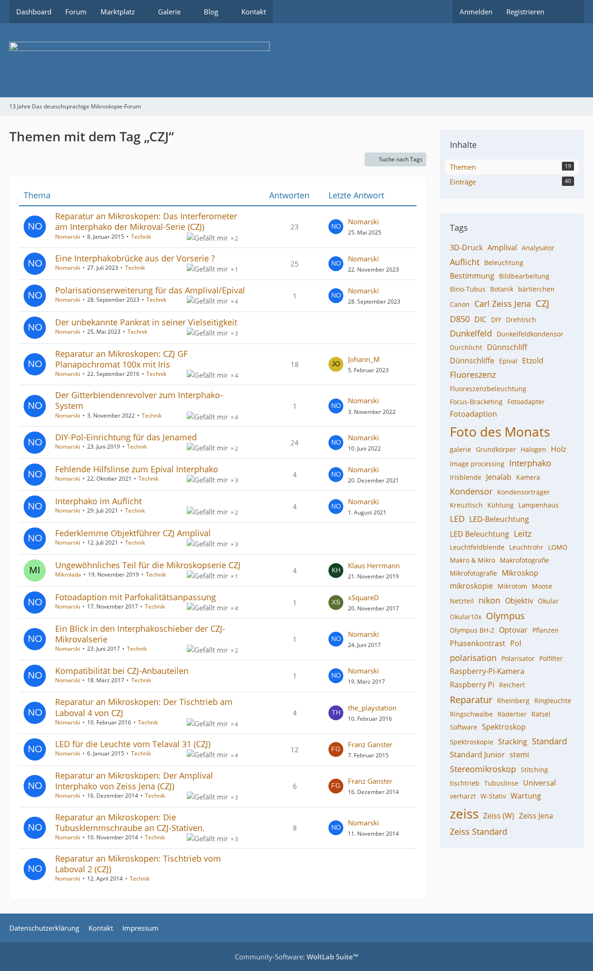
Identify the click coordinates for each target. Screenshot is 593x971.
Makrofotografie (524, 560)
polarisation (473, 657)
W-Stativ (493, 796)
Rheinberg (513, 700)
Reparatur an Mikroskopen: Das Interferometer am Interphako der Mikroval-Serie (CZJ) (146, 221)
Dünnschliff (507, 347)
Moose (542, 586)
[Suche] (567, 11)
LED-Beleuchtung (499, 519)
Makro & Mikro (472, 560)
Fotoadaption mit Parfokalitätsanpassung (135, 597)
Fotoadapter (526, 401)
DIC (480, 319)
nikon (489, 600)
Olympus (505, 615)
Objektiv (519, 601)
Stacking (512, 741)
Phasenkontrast (477, 643)
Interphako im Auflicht (98, 501)
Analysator (538, 247)
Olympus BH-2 (472, 630)
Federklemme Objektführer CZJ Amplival (133, 533)
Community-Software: (296, 956)
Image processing (477, 463)
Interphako (530, 463)
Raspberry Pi (472, 684)
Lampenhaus (538, 505)
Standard (549, 741)
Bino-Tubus (468, 289)
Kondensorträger (523, 492)
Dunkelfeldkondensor (530, 334)
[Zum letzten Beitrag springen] (335, 226)
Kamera (528, 477)
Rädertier (512, 714)
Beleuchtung (504, 262)
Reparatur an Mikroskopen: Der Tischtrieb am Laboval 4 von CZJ (144, 707)
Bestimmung (472, 276)
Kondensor (471, 491)
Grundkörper (496, 449)
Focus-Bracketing (476, 401)
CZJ (542, 303)
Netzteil (462, 601)
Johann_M (364, 359)
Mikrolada (68, 574)
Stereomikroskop (483, 768)
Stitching (534, 769)
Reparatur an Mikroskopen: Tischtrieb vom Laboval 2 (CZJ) (138, 864)
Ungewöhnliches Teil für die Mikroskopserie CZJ (147, 565)
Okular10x (465, 616)
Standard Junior (477, 754)
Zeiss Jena (536, 816)
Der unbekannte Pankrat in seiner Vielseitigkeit (146, 322)
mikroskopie (471, 586)
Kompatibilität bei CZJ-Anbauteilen (122, 670)
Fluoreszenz (473, 374)
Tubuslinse (501, 783)
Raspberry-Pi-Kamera (487, 671)
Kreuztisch (466, 505)
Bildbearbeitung (524, 276)
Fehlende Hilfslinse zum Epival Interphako (136, 469)
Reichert (512, 684)
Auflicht (464, 261)
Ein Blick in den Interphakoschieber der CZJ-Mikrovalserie (140, 634)
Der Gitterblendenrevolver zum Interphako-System (139, 400)
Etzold (532, 360)
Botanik (501, 289)
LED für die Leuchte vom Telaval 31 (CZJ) (132, 743)
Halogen (533, 449)
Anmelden (476, 11)
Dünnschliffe (472, 360)
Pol (515, 643)
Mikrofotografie (473, 573)
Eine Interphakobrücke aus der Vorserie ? (135, 258)
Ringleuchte (552, 700)
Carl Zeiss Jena (502, 303)
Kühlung (500, 505)
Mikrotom (512, 586)
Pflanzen (545, 630)
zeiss (464, 813)
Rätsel (540, 714)
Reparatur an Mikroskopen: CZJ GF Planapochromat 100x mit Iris (121, 359)
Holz (558, 449)
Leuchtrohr (526, 547)
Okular (548, 601)
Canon (460, 304)
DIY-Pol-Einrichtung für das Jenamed (126, 437)
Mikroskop (520, 573)
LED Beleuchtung (479, 534)
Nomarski (67, 237)
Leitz (522, 533)
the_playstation (372, 707)
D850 (460, 318)
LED (457, 518)
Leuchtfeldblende (477, 547)
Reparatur (471, 699)
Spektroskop (504, 727)
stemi (519, 754)
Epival (508, 360)
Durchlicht (466, 347)
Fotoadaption (473, 414)
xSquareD (363, 597)
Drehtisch (521, 319)
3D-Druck (466, 247)
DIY (496, 319)
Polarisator (518, 658)
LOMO (558, 547)
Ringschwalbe (471, 714)
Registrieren (525, 11)
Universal (539, 783)
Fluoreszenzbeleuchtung (488, 388)
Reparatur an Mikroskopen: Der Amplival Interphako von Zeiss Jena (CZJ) (134, 781)
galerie (460, 449)
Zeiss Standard (478, 831)
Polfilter (551, 658)
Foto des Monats (500, 431)
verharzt (463, 796)
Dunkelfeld (471, 333)
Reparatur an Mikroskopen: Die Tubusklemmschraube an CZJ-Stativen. (130, 822)
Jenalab (498, 477)
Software (463, 727)
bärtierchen (536, 289)
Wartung (526, 796)
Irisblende (465, 477)
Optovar (513, 630)
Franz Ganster (370, 744)
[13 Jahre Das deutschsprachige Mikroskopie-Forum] (296, 60)
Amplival (502, 247)
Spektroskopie (471, 741)
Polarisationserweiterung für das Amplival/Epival (150, 290)
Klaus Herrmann (374, 565)
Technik (141, 237)
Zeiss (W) (498, 816)
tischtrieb (464, 783)
